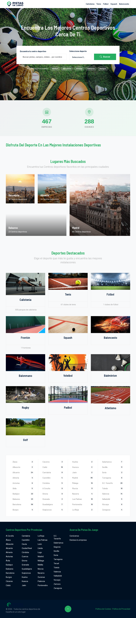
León (40, 544)
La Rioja (41, 536)
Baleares (91, 69)
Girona (24, 561)
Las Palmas (42, 540)
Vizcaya (57, 580)
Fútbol (106, 4)
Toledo (56, 567)
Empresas (47, 127)
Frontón (25, 337)
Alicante (79, 69)
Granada (25, 565)
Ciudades (89, 127)
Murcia (40, 569)
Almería (9, 552)
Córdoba (25, 552)
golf (25, 440)
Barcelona (67, 69)
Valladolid (58, 576)
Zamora (57, 584)
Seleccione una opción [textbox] (80, 57)
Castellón (26, 540)
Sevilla (56, 551)
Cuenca (25, 556)
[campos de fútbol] (110, 281)
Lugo (40, 552)
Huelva (24, 577)
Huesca (25, 581)
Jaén (24, 585)
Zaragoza (58, 588)
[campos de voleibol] (68, 362)
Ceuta (24, 544)
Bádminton (110, 375)
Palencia (41, 581)
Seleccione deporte (78, 51)
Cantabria (26, 536)
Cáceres (9, 581)
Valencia (57, 572)
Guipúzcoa (26, 573)
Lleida (40, 548)
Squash (113, 4)
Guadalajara (27, 569)
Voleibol (68, 375)
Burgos (9, 577)
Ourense (41, 577)
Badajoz (103, 69)
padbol (68, 407)
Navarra (41, 573)
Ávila (8, 561)
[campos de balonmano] (25, 362)
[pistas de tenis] (68, 281)
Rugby (25, 407)
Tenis (98, 4)
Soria (56, 555)
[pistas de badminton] (110, 362)
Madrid (55, 69)
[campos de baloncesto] (110, 324)
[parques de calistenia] (25, 284)
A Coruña (10, 536)
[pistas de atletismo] (110, 394)
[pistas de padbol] (68, 394)
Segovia (57, 547)
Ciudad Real (27, 548)
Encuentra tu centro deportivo (33, 51)
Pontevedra (43, 585)
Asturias (9, 556)
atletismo (110, 408)
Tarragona (58, 559)
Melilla (40, 565)
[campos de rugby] (25, 394)
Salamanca (58, 543)
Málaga (41, 561)
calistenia (90, 4)
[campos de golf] (25, 427)
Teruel (56, 563)
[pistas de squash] (68, 324)
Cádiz (8, 585)
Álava (8, 540)
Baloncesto (124, 4)
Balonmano (25, 375)
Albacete (9, 544)
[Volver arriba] (68, 609)
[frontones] (25, 324)
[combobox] (80, 57)
